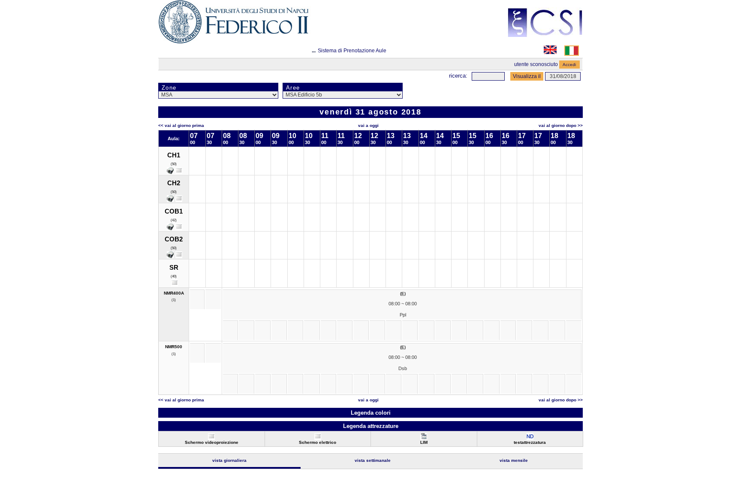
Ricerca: (458, 75)
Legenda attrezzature (370, 426)
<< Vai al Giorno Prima (181, 125)
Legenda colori (371, 413)
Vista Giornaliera (229, 460)
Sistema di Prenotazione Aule (352, 51)
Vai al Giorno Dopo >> (561, 125)
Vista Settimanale (373, 460)
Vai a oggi (368, 125)
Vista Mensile (514, 460)
